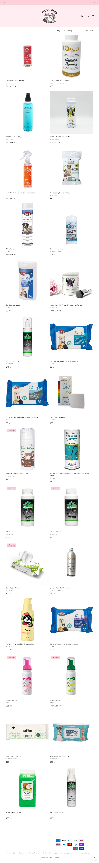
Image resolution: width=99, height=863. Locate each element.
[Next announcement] (94, 2)
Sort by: (57, 31)
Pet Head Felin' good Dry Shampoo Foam (20, 644)
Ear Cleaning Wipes (13, 305)
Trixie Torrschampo (13, 249)
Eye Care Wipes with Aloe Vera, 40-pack (64, 361)
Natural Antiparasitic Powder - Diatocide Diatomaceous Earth (69, 475)
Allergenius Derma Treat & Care (17, 474)
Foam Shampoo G (56, 812)
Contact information (70, 853)
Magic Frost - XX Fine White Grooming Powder (66, 305)
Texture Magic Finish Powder (60, 137)
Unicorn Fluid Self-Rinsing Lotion (61, 588)
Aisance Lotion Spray (13, 137)
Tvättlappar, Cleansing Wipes (60, 193)
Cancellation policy (86, 853)
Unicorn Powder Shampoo (59, 81)
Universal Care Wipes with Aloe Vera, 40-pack (22, 417)
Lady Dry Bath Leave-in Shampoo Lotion (20, 193)
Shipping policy (47, 853)
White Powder (11, 532)
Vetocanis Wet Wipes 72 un (59, 756)
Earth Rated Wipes (12, 588)
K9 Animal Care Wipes (13, 756)
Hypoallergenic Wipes (13, 812)
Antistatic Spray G (12, 361)
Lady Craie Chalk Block (58, 417)
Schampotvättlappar (57, 249)
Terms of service (34, 853)
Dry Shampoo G (55, 532)
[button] (5, 16)
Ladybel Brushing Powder (15, 81)
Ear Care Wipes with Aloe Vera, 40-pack (64, 644)
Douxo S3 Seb (55, 700)
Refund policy (11, 853)
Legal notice (58, 853)
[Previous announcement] (4, 2)
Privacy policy (22, 853)
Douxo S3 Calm (11, 700)
